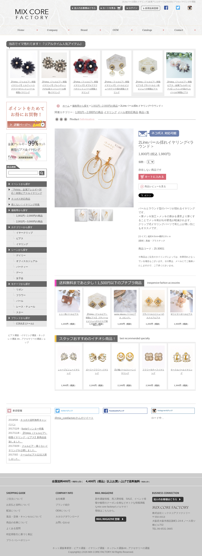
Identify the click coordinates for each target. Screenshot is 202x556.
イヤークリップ (24, 232)
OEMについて (63, 510)
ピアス (19, 238)
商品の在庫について (17, 522)
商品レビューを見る (155, 186)
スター (19, 312)
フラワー (21, 295)
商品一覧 (144, 112)
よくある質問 (13, 528)
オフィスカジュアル (26, 261)
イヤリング (110, 112)
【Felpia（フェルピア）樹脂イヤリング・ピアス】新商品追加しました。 (27, 437)
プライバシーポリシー (18, 540)
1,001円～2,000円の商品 (89, 112)
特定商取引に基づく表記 (19, 534)
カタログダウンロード (67, 516)
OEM (117, 30)
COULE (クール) (25, 323)
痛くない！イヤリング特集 (25, 204)
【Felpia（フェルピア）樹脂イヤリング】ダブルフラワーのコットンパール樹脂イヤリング (85, 87)
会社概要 (60, 498)
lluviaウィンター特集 (33, 428)
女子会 (19, 278)
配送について (13, 510)
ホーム (22, 30)
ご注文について (14, 498)
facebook (166, 11)
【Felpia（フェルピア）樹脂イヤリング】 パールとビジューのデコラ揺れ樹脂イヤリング (116, 87)
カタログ (148, 30)
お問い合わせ (180, 30)
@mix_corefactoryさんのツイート (74, 417)
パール (19, 301)
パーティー (22, 266)
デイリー (21, 255)
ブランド (85, 30)
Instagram (190, 11)
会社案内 (53, 30)
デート (19, 272)
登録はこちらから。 (105, 510)
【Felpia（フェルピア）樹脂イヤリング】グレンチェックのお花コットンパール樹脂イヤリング (54, 87)
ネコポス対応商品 (20, 198)
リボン (19, 289)
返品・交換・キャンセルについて (24, 516)
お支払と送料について (18, 504)
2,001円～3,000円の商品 (29, 221)
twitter (178, 11)
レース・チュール (25, 306)
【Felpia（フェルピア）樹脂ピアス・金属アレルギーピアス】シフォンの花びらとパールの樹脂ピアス (179, 87)
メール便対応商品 (128, 112)
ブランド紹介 (63, 504)
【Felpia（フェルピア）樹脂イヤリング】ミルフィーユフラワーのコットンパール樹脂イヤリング (23, 87)
